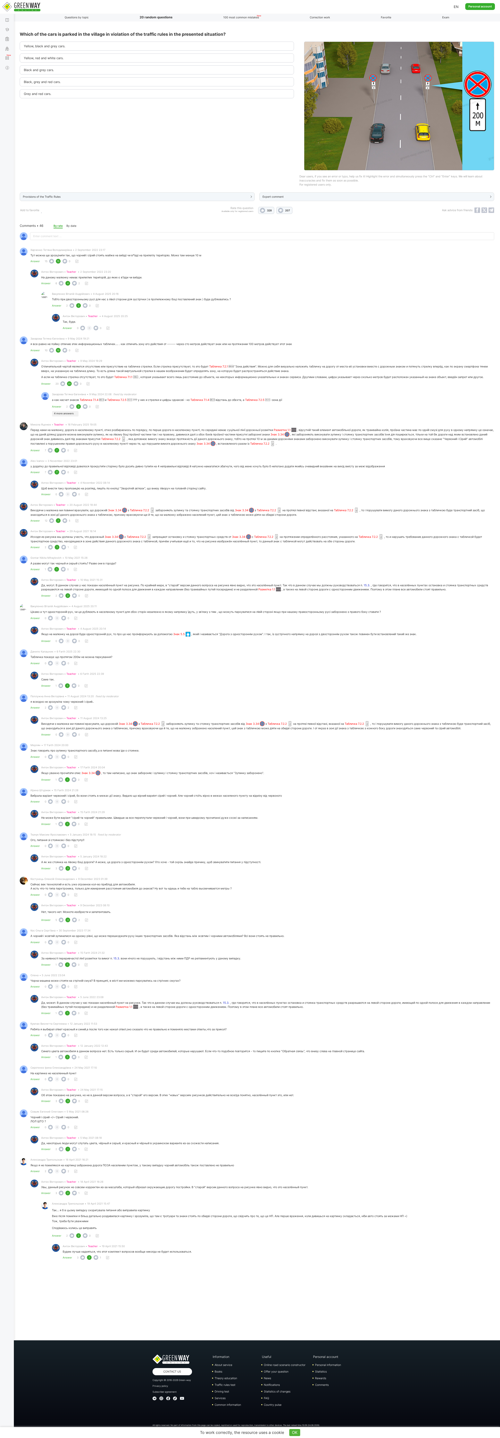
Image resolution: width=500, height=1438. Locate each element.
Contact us (172, 1371)
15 (46, 261)
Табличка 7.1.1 (123, 377)
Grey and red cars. (37, 94)
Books (218, 1371)
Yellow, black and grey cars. (44, 46)
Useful (266, 1357)
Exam (445, 17)
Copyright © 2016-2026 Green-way (172, 1380)
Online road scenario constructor (284, 1365)
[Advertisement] (257, 1301)
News (267, 1378)
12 (46, 520)
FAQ (266, 1398)
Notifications (272, 1384)
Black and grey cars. (39, 70)
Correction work (320, 17)
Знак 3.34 (278, 434)
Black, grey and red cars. (42, 82)
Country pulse (272, 1404)
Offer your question (276, 1371)
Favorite (386, 17)
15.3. (367, 585)
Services (220, 1398)
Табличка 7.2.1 (219, 366)
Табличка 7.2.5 (117, 399)
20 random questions (156, 17)
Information (221, 1357)
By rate (58, 225)
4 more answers (64, 413)
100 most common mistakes (241, 17)
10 (46, 350)
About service (223, 1365)
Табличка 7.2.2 (111, 439)
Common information (228, 1404)
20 (57, 383)
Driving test (222, 1391)
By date (71, 225)
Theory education (226, 1378)
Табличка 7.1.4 (89, 399)
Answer (35, 261)
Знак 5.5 (179, 634)
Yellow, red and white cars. (43, 58)
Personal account (480, 6)
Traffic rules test (225, 1384)
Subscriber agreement (165, 1391)
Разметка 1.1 (282, 430)
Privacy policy (160, 1385)
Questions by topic (77, 17)
